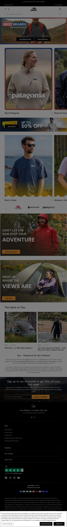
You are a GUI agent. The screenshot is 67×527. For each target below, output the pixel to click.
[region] (33, 519)
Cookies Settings (7, 524)
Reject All (59, 524)
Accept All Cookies (46, 524)
